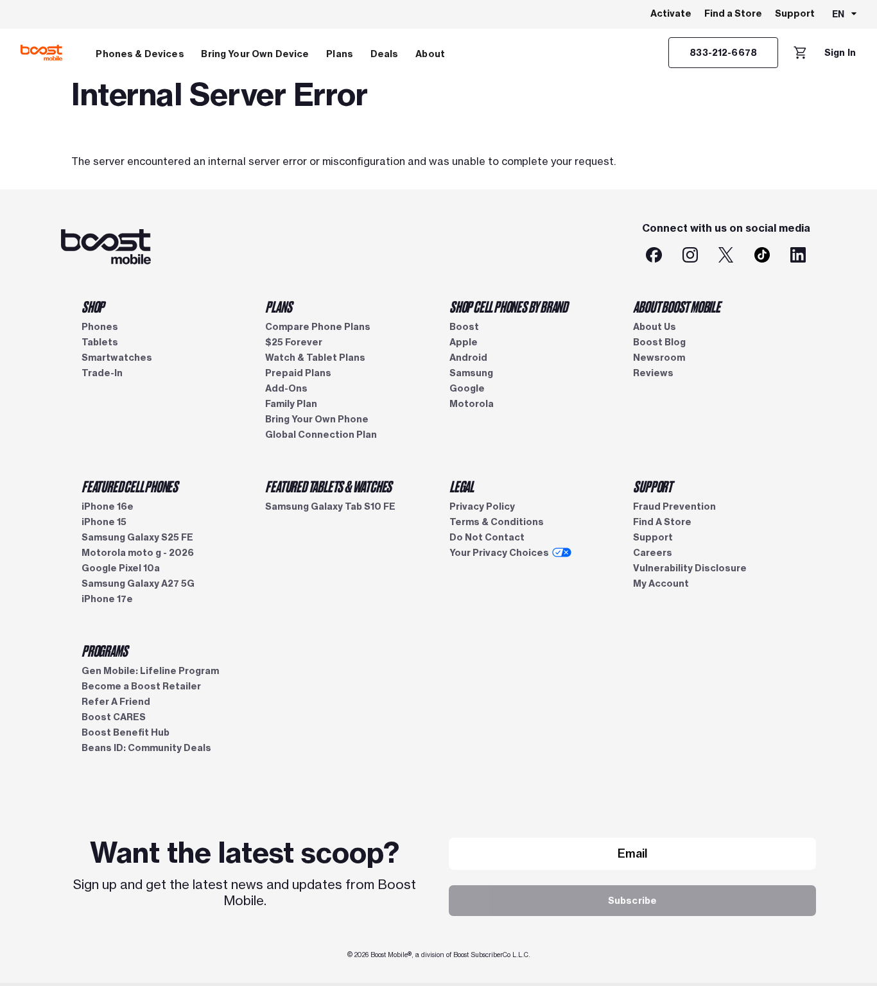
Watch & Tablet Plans (315, 357)
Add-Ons (286, 388)
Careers (652, 552)
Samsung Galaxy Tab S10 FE (330, 506)
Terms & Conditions (496, 522)
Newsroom (659, 357)
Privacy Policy (482, 506)
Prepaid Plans (298, 373)
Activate (670, 13)
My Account (661, 583)
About (430, 54)
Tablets (100, 342)
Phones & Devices (140, 54)
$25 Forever (293, 342)
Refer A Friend (116, 701)
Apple (463, 342)
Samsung (471, 373)
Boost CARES (114, 717)
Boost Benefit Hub (125, 732)
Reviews (653, 373)
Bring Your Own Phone (317, 419)
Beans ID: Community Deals (146, 748)
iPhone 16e (108, 506)
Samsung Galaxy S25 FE (137, 537)
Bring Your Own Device (255, 54)
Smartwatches (117, 357)
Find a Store (733, 13)
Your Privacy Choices (499, 552)
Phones (100, 327)
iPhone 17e (107, 599)
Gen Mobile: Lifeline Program (150, 671)
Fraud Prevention (674, 506)
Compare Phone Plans (317, 327)
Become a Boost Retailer (141, 686)
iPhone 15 (104, 522)
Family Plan (291, 404)
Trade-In (102, 373)
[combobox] (845, 14)
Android (468, 357)
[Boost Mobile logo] (41, 52)
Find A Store (662, 522)
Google (467, 388)
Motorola (471, 404)
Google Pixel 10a (121, 568)
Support (795, 13)
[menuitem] (140, 52)
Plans (339, 54)
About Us (654, 327)
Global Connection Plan (321, 434)
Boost (464, 327)
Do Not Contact (487, 537)
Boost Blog (659, 342)
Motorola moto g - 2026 (138, 552)
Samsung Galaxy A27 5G (138, 583)
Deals (384, 54)
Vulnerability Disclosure (690, 568)
